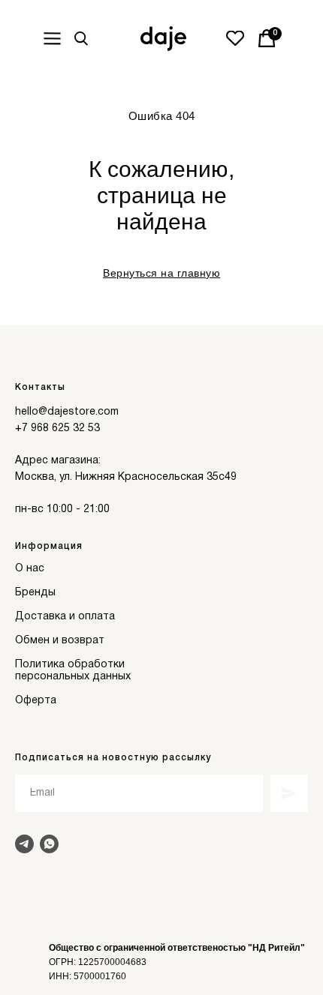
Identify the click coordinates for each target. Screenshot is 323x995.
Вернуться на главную (161, 273)
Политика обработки (70, 665)
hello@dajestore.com (67, 412)
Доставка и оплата (65, 617)
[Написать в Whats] (49, 844)
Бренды (35, 593)
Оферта (35, 701)
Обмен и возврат (59, 641)
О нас (29, 569)
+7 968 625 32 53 (57, 428)
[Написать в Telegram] (24, 844)
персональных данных (73, 677)
